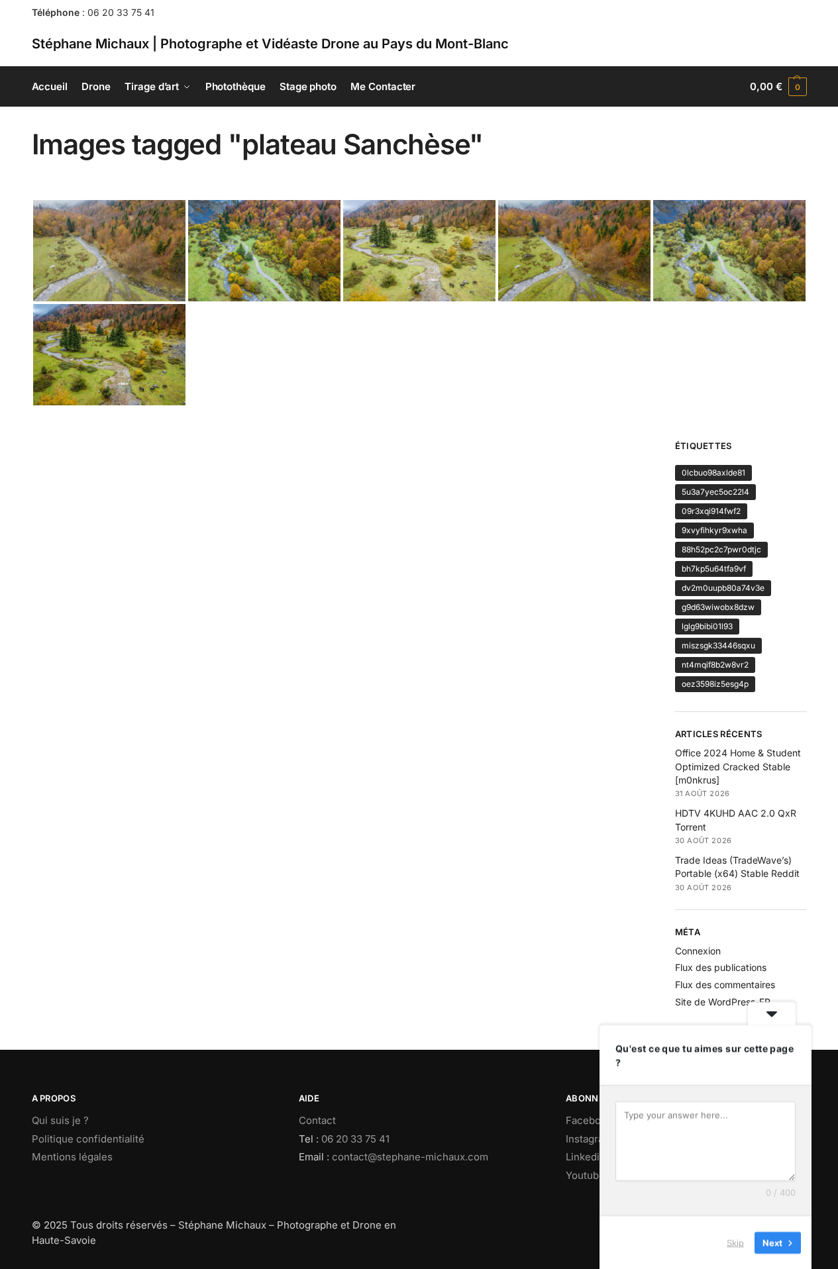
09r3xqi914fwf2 (711, 511)
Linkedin (585, 1156)
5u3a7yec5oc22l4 (715, 492)
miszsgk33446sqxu (718, 645)
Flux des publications (720, 967)
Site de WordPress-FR (722, 1001)
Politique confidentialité (88, 1139)
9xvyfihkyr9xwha (714, 530)
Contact (317, 1120)
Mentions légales (72, 1156)
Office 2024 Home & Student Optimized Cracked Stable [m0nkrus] (738, 766)
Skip (735, 1242)
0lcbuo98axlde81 (713, 473)
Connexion (698, 950)
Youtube (585, 1175)
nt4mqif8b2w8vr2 (715, 665)
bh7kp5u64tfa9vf (714, 569)
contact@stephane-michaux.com (410, 1156)
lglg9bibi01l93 (707, 626)
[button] (778, 87)
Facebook (589, 1120)
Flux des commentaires (725, 984)
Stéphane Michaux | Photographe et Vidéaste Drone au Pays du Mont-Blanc (270, 44)
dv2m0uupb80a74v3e (723, 588)
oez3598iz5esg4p (715, 684)
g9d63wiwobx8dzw (718, 607)
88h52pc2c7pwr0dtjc (721, 549)
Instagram (589, 1139)
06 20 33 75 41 (120, 12)
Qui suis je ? (60, 1120)
